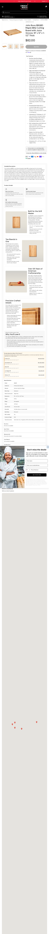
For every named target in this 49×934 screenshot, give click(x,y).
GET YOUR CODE (37, 475)
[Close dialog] (48, 447)
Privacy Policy (34, 484)
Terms (39, 484)
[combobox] (28, 469)
